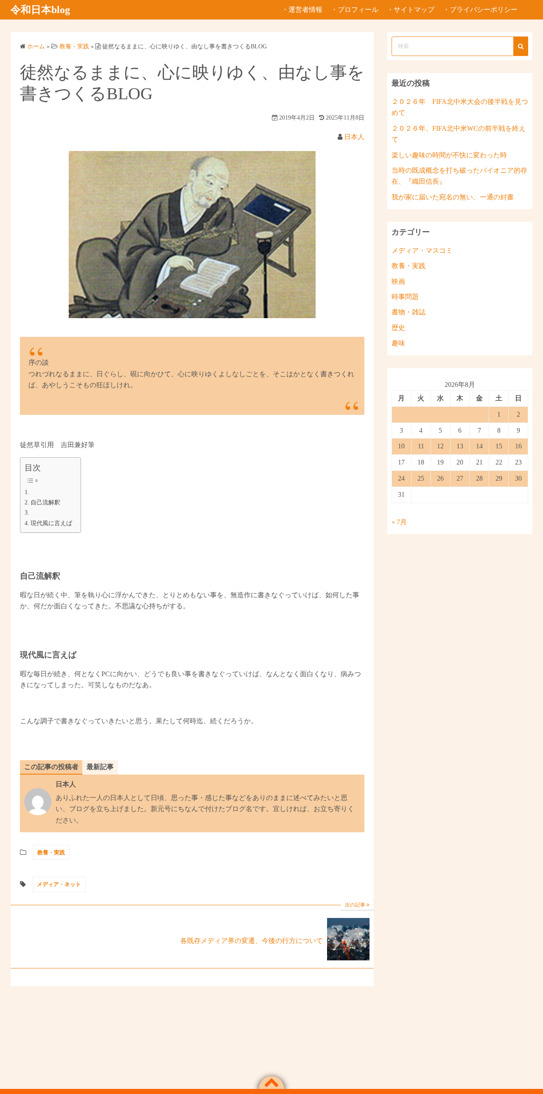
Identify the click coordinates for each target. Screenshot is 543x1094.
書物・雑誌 (408, 312)
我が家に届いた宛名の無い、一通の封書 (453, 197)
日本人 (354, 136)
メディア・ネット (59, 884)
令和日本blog (40, 9)
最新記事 (100, 766)
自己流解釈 (45, 502)
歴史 (398, 327)
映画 (398, 281)
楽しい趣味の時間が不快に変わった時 (449, 155)
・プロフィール (354, 9)
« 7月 (399, 522)
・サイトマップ (410, 9)
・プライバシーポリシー (480, 9)
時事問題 (405, 296)
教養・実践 (51, 852)
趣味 (398, 343)
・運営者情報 (302, 9)
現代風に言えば (51, 523)
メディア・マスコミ (422, 250)
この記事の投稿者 (51, 766)
